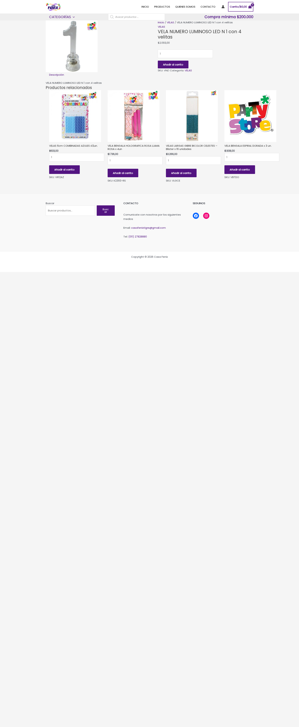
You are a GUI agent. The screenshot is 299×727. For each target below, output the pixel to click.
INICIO (145, 6)
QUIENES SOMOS (185, 6)
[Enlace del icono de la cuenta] (223, 6)
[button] (73, 17)
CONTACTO (208, 6)
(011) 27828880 (137, 236)
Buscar (50, 203)
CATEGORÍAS (60, 17)
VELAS (170, 22)
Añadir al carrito (173, 64)
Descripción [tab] (56, 75)
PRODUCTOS (162, 6)
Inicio (161, 22)
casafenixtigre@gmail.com (148, 228)
